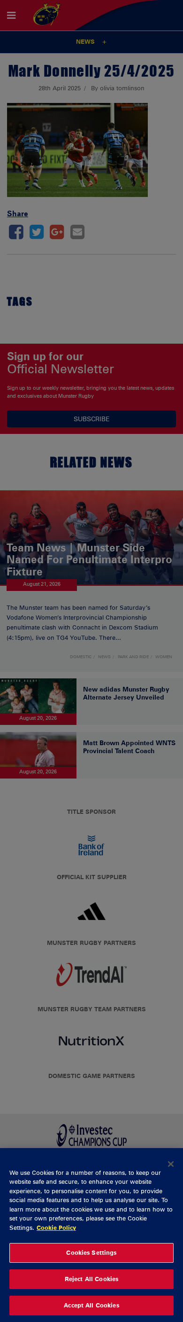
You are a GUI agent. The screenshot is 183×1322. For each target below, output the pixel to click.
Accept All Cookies (91, 1305)
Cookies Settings (91, 1252)
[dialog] (91, 1235)
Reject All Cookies (91, 1279)
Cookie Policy (56, 1227)
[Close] (171, 1164)
